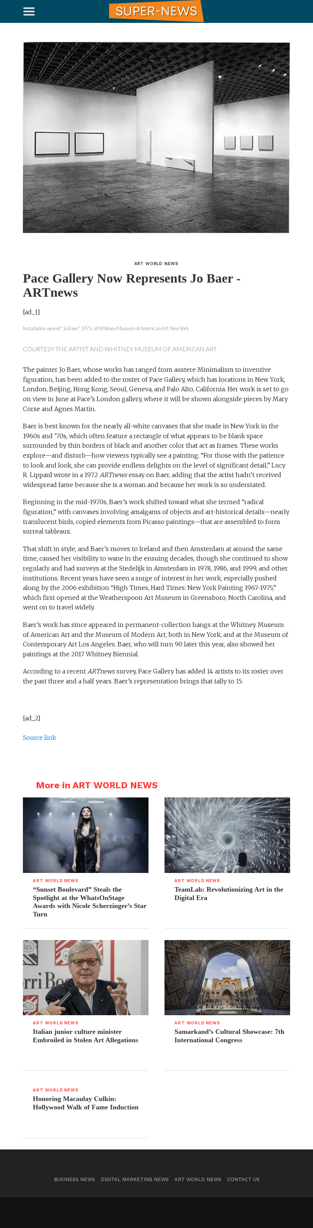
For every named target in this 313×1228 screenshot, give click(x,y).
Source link (39, 737)
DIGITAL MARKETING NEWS (135, 1179)
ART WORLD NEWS (197, 1179)
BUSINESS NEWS (74, 1179)
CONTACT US (243, 1179)
